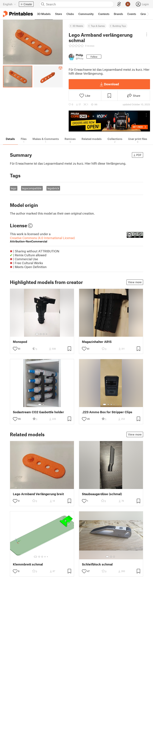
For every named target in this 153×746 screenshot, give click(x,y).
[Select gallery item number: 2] (40, 334)
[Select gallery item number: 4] (46, 334)
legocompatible (32, 188)
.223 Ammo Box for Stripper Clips (107, 412)
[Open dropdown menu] (146, 34)
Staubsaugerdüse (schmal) (102, 494)
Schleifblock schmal (97, 564)
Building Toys (119, 26)
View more (135, 282)
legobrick (53, 188)
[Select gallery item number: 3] (43, 334)
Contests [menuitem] (103, 14)
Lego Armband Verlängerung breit (38, 494)
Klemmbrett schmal (28, 564)
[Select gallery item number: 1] (36, 334)
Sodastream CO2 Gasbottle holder (38, 412)
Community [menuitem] (86, 14)
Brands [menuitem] (118, 14)
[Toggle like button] (15, 348)
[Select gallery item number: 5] (117, 404)
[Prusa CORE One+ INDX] (109, 121)
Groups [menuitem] (145, 14)
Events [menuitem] (131, 14)
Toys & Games (98, 26)
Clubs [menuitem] (70, 14)
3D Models (78, 26)
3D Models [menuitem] (44, 14)
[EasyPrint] (119, 4)
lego (13, 188)
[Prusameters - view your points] (127, 4)
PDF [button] (139, 155)
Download (111, 84)
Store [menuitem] (58, 14)
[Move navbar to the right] (147, 13)
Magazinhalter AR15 (97, 341)
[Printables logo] (18, 14)
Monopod (20, 341)
